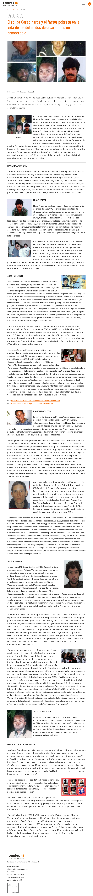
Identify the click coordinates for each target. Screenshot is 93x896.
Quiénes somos (13, 866)
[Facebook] (13, 16)
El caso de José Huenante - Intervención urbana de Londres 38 (35, 400)
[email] (9, 16)
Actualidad (16, 10)
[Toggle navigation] (83, 4)
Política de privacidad (15, 874)
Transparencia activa (15, 877)
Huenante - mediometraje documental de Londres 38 (32, 403)
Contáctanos (12, 872)
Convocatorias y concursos (17, 869)
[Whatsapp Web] (21, 16)
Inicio (9, 10)
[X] (17, 16)
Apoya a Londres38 (14, 880)
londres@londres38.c (30, 862)
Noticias (25, 10)
